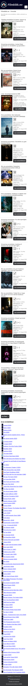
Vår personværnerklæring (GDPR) (14, 684)
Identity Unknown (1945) (9, 501)
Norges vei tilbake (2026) (10, 641)
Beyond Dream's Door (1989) (11, 617)
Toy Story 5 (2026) (8, 612)
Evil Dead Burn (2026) (9, 537)
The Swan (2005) (8, 604)
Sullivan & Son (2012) (9, 629)
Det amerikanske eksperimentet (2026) (13, 564)
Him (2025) (6, 432)
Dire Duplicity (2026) (8, 556)
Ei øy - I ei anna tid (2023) (10, 525)
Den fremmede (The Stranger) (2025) (13, 670)
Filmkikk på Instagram (14, 681)
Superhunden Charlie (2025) (11, 522)
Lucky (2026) (6, 513)
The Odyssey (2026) (8, 527)
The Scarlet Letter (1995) (10, 554)
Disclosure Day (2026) (9, 636)
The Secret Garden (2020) (10, 491)
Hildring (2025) (7, 430)
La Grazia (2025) (7, 441)
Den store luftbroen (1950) (10, 493)
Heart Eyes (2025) (8, 631)
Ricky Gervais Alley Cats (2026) (11, 470)
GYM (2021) (6, 517)
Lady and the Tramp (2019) (10, 657)
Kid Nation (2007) (8, 607)
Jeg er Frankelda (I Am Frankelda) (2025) (14, 672)
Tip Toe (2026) (7, 532)
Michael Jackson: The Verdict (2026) (13, 597)
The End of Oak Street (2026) (11, 456)
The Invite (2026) (7, 453)
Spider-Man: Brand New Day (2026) (12, 486)
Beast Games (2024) (8, 659)
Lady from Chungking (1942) (11, 496)
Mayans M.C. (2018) (8, 520)
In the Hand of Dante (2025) (10, 576)
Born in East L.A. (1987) (9, 549)
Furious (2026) (7, 505)
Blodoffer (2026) (7, 448)
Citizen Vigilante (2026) (9, 569)
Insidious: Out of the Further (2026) (12, 446)
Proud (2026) (6, 634)
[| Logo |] (12, 8)
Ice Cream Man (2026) (9, 479)
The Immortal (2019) (8, 535)
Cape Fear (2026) (8, 639)
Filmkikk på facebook (15, 679)
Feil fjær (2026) (7, 664)
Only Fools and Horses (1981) (11, 481)
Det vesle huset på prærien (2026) (12, 544)
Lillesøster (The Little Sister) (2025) (12, 667)
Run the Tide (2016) (8, 484)
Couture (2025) (7, 654)
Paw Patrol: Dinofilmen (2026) (11, 472)
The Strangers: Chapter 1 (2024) (12, 467)
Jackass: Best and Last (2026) (11, 539)
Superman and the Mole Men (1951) (12, 590)
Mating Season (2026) (9, 585)
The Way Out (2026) (8, 489)
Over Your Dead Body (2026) (11, 600)
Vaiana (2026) (7, 542)
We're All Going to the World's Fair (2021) (14, 458)
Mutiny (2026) (7, 428)
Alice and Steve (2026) (9, 646)
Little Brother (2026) (8, 566)
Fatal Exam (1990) (8, 619)
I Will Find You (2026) (9, 602)
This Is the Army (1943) (9, 530)
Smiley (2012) (7, 587)
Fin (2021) (6, 465)
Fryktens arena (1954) (9, 552)
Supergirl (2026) (7, 595)
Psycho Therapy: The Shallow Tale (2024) (14, 508)
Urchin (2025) (7, 574)
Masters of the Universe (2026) (11, 652)
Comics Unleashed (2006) (10, 662)
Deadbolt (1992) (7, 626)
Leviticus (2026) (7, 510)
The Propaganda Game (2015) (11, 622)
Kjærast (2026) (7, 425)
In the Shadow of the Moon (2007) (12, 624)
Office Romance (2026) (9, 592)
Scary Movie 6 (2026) (9, 643)
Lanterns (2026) (7, 451)
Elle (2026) (6, 561)
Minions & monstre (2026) (10, 559)
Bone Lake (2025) (8, 547)
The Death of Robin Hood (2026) (12, 609)
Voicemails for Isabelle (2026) (11, 582)
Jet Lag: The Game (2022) (10, 476)
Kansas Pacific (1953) (9, 498)
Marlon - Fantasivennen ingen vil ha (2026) (14, 614)
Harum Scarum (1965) (9, 503)
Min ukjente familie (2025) (10, 438)
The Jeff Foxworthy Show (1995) (12, 515)
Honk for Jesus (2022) (9, 571)
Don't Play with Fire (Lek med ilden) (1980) (14, 474)
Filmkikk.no (10, 676)
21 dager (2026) (7, 444)
